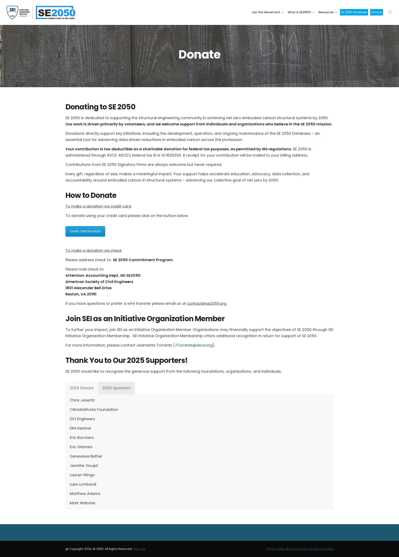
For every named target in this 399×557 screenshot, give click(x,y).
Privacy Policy (276, 549)
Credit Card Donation (85, 231)
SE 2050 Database (354, 12)
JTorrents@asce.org (194, 345)
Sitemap (139, 549)
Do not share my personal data (311, 549)
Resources (326, 12)
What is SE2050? (299, 12)
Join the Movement (266, 12)
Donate (376, 12)
